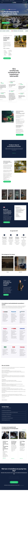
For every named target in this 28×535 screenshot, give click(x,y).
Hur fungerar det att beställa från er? (6, 410)
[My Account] (24, 2)
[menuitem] (3, 0)
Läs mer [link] (11, 197)
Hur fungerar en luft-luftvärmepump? (6, 414)
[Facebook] (23, 0)
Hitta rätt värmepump (6, 22)
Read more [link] (4, 458)
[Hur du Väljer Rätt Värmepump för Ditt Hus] (22, 435)
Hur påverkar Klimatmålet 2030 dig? (13, 442)
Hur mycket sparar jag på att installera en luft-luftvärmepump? (10, 412)
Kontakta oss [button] (6, 294)
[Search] (23, 2)
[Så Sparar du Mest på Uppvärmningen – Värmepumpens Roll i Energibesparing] (5, 435)
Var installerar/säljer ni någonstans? (6, 416)
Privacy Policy (3, 0)
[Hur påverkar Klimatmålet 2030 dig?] (14, 435)
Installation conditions (12, 0)
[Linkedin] (25, 0)
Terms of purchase (7, 0)
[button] (7, 58)
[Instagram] (24, 0)
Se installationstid (14, 482)
